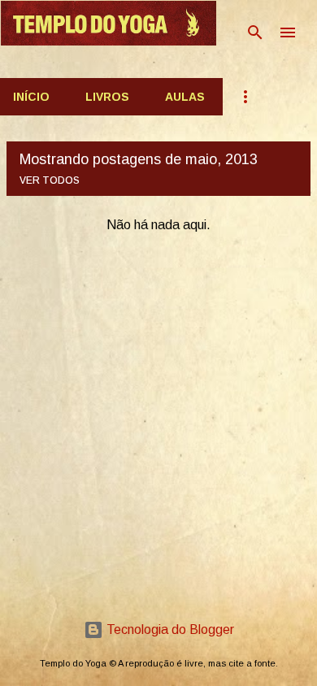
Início (31, 96)
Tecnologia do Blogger (168, 629)
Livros (107, 96)
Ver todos (50, 180)
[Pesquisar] (255, 32)
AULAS (185, 96)
